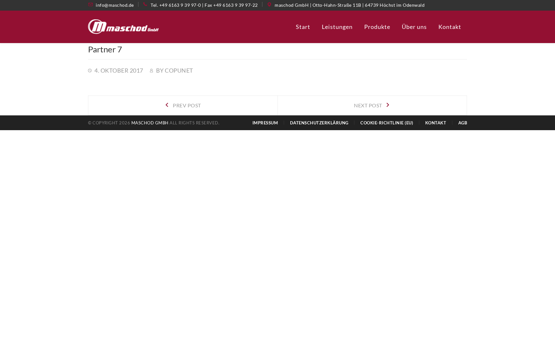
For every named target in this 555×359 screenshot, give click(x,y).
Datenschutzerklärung (319, 122)
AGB (462, 122)
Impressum (265, 122)
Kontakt (435, 122)
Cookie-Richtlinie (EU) (386, 122)
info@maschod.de (115, 5)
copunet (179, 70)
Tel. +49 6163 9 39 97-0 (176, 5)
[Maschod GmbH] (123, 26)
